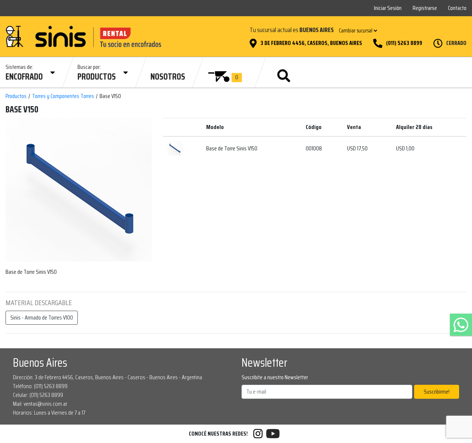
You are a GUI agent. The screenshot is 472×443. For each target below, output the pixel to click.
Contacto (457, 8)
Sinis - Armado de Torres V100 (41, 317)
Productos (16, 96)
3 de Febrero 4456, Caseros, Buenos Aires (311, 43)
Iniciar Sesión (388, 8)
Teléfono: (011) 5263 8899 (40, 386)
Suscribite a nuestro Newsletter (275, 377)
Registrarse (425, 8)
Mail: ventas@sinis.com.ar (40, 403)
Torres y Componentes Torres (63, 96)
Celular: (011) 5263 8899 (38, 395)
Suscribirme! (437, 391)
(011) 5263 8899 (404, 43)
